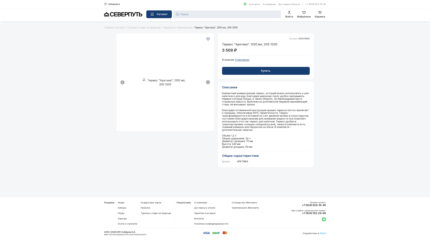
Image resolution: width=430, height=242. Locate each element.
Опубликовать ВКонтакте (245, 207)
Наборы (122, 207)
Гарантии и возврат (205, 213)
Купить (265, 70)
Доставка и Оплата (289, 4)
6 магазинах (242, 59)
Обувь (121, 213)
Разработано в (314, 233)
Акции (121, 202)
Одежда (122, 218)
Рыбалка (145, 207)
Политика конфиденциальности (211, 223)
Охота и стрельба (127, 223)
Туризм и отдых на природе (144, 27)
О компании (269, 4)
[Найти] (176, 14)
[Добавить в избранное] (208, 39)
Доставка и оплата (204, 207)
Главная (109, 27)
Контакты (254, 4)
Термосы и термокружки (177, 27)
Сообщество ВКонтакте (244, 202)
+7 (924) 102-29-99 (314, 213)
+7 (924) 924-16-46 (315, 4)
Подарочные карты (151, 202)
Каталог (120, 27)
